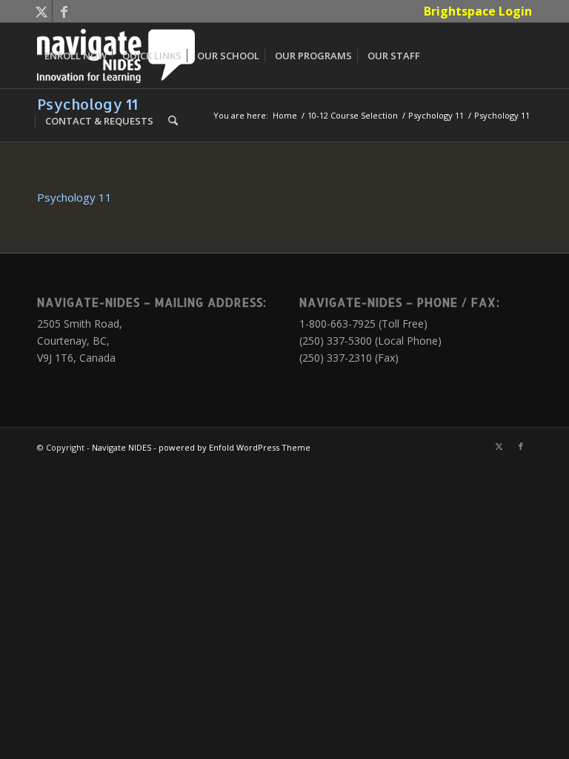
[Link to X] (41, 11)
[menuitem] (474, 11)
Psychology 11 (74, 197)
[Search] (173, 120)
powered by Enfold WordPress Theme (234, 447)
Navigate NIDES (121, 447)
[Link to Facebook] (64, 11)
